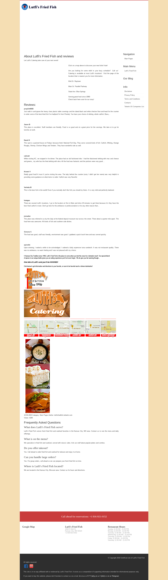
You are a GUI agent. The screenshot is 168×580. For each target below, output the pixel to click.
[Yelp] (32, 567)
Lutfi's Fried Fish (130, 71)
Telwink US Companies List (134, 106)
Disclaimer (128, 91)
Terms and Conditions (132, 99)
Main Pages (128, 59)
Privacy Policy (129, 95)
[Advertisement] (84, 34)
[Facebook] (26, 567)
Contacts (127, 103)
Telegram (115, 576)
